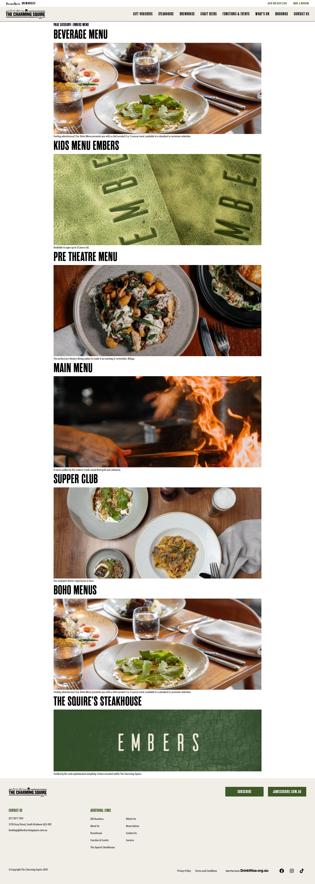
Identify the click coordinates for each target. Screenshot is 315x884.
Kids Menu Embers (86, 146)
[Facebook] (281, 870)
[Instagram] (291, 870)
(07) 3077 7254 (16, 818)
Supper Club (76, 479)
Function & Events (99, 840)
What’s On (131, 819)
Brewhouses (29, 3)
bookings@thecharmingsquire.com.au (28, 830)
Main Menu (73, 368)
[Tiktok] (301, 870)
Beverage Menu (81, 35)
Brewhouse (96, 833)
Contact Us (131, 833)
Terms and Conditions (206, 871)
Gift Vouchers (97, 819)
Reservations (132, 826)
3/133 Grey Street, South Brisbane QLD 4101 (30, 824)
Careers (130, 840)
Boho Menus (75, 590)
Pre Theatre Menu (85, 257)
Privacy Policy (184, 871)
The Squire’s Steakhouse (98, 701)
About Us (94, 826)
